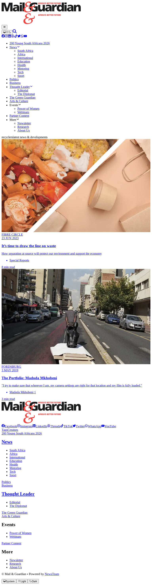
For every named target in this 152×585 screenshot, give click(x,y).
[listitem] (9, 426)
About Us (16, 567)
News (7, 441)
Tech (13, 471)
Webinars (15, 536)
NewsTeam (52, 574)
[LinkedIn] (9, 36)
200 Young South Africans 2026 (22, 433)
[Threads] (12, 36)
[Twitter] (19, 36)
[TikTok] (15, 36)
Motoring (15, 468)
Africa (13, 453)
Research (15, 563)
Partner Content (11, 543)
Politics (6, 482)
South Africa (17, 450)
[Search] (15, 32)
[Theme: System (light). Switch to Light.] (7, 32)
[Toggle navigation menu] (4, 27)
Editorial (15, 502)
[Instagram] (6, 36)
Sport (13, 475)
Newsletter (16, 560)
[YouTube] (25, 36)
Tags (5, 430)
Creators (13, 430)
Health (14, 464)
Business (7, 485)
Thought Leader (18, 493)
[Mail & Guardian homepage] (76, 13)
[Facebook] (3, 36)
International (17, 457)
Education (16, 461)
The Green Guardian (15, 512)
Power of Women (20, 533)
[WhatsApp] (22, 36)
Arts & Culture (11, 516)
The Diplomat (18, 506)
